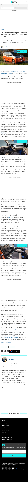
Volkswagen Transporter (17, 329)
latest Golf (10, 217)
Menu (1, 2)
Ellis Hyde (8, 46)
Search (26, 2)
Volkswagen (4, 70)
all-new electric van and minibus (10, 337)
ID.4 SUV (17, 267)
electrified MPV (18, 75)
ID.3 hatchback (8, 267)
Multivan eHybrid (19, 198)
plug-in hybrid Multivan (7, 133)
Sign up (14, 455)
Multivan (21, 214)
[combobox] (1, 8)
